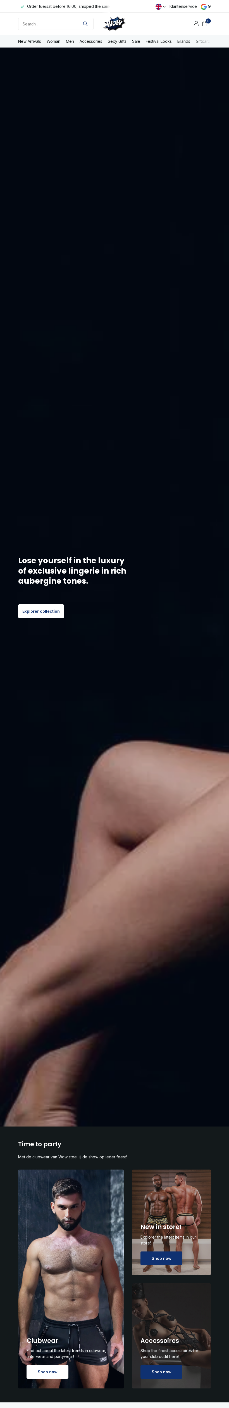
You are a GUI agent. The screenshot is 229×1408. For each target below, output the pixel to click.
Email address (137, 694)
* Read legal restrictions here (148, 741)
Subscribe (138, 727)
